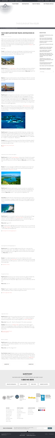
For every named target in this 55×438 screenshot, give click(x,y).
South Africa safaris (19, 217)
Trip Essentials (30, 409)
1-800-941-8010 (27, 379)
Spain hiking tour (8, 227)
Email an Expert (23, 384)
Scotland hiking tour (15, 157)
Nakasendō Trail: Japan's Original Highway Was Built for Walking (46, 48)
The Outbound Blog (20, 418)
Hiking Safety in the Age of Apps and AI (46, 45)
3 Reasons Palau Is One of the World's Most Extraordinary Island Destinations (46, 59)
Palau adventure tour (27, 106)
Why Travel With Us (9, 411)
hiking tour (31, 44)
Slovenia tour (11, 169)
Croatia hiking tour (13, 68)
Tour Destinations (19, 411)
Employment (8, 417)
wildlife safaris (31, 357)
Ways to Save (19, 409)
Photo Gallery (8, 419)
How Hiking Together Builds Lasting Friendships (46, 36)
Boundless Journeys (5, 8)
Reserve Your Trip (44, 384)
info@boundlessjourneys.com (31, 435)
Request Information (11, 384)
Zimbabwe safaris (15, 324)
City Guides (19, 415)
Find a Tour (33, 384)
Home (1, 28)
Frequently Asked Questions (21, 412)
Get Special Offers (41, 0)
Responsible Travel (9, 414)
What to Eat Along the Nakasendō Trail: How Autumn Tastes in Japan (46, 39)
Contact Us (19, 417)
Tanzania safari (14, 259)
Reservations (47, 0)
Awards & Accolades (9, 418)
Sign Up (49, 428)
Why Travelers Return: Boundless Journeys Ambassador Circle (46, 63)
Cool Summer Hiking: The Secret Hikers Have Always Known (45, 51)
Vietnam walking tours (28, 319)
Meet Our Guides (8, 415)
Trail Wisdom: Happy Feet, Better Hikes (47, 65)
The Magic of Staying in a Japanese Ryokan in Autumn (46, 42)
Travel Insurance (30, 411)
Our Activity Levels (9, 412)
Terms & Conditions (31, 412)
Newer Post (31, 364)
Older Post (6, 364)
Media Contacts (8, 421)
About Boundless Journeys (10, 409)
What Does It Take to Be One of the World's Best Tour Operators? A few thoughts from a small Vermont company (46, 55)
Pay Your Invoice (30, 414)
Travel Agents (19, 414)
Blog (3, 28)
